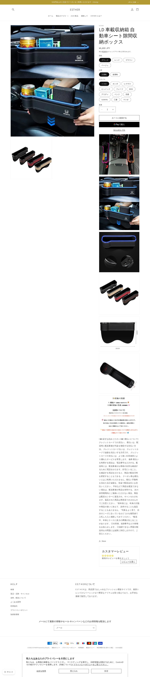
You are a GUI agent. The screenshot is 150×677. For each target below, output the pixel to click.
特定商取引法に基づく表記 (105, 647)
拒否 (106, 671)
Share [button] (104, 541)
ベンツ (117, 94)
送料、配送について (18, 598)
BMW (131, 89)
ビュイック (105, 89)
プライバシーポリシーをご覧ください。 (90, 664)
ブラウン (129, 60)
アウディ (105, 94)
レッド (117, 60)
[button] (13, 9)
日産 (127, 94)
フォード (119, 89)
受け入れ (74, 671)
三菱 (115, 100)
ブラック (105, 60)
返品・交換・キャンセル (20, 594)
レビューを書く (128, 561)
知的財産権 (15, 614)
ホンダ (115, 84)
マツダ (126, 100)
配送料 (104, 51)
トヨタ (104, 84)
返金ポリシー (56, 647)
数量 (100, 105)
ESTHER (34, 647)
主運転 (104, 74)
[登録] (93, 628)
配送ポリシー (90, 647)
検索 (12, 589)
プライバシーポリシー (19, 610)
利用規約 (14, 606)
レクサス (127, 84)
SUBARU (104, 100)
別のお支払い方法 (119, 130)
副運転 (115, 74)
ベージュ (105, 65)
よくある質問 (16, 602)
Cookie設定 (119, 647)
